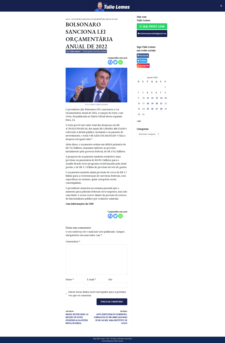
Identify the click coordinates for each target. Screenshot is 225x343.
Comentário (73, 241)
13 (157, 98)
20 (157, 103)
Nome (70, 279)
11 (148, 98)
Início (68, 19)
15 (166, 98)
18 (148, 103)
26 (152, 109)
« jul (139, 121)
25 (148, 109)
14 (161, 98)
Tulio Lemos (75, 51)
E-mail (91, 279)
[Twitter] (115, 62)
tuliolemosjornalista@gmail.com (152, 33)
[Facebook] (110, 62)
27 (157, 109)
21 (161, 103)
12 (152, 98)
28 (161, 109)
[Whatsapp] (120, 62)
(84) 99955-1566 (153, 26)
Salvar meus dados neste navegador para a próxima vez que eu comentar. (97, 293)
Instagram (144, 65)
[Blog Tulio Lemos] (112, 6)
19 (152, 103)
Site (110, 279)
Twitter (143, 60)
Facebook (143, 55)
